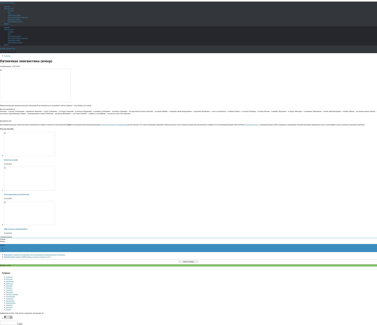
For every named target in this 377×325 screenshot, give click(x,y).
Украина (9, 307)
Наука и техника (12, 294)
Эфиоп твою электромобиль (15, 229)
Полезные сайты (14, 19)
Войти (6, 24)
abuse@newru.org (252, 125)
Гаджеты (9, 290)
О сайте (11, 11)
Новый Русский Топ (7, 3)
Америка (9, 305)
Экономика (10, 301)
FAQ (9, 13)
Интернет (9, 292)
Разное (8, 309)
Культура (9, 283)
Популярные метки (15, 21)
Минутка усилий (11, 160)
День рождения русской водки (16, 194)
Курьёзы (7, 56)
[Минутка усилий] (29, 155)
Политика (9, 299)
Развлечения (10, 303)
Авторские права (14, 15)
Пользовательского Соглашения (113, 125)
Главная (7, 6)
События (9, 277)
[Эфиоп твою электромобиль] (29, 224)
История (9, 279)
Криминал (10, 281)
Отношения (10, 296)
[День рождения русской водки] (29, 190)
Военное (9, 288)
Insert (20, 324)
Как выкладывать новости (18, 17)
